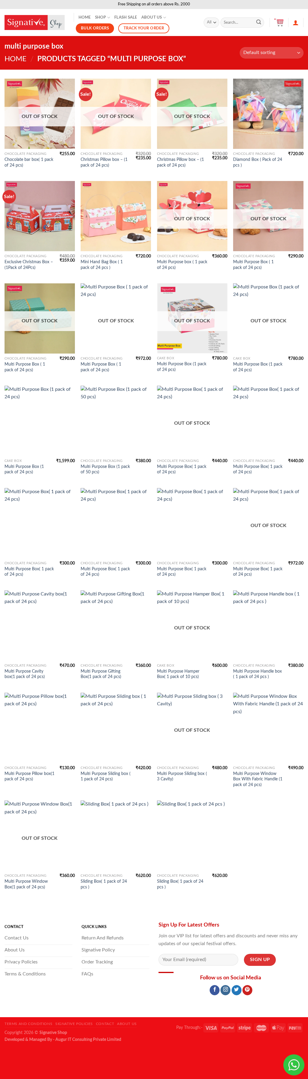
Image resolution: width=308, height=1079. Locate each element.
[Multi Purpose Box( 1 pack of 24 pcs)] (268, 421)
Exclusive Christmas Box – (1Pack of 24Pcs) (29, 265)
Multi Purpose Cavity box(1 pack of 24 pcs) (25, 674)
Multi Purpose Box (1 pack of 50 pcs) (105, 469)
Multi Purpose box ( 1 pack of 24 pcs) (182, 265)
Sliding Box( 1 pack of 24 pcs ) (104, 884)
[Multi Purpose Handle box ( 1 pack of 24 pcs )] (268, 625)
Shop (100, 17)
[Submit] (259, 22)
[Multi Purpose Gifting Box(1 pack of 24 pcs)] (116, 625)
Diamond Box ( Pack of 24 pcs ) (257, 162)
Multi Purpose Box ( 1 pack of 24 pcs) (253, 265)
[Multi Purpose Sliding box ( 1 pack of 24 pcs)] (116, 728)
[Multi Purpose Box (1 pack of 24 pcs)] (40, 421)
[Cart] (279, 22)
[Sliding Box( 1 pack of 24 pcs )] (116, 835)
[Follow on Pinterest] (247, 990)
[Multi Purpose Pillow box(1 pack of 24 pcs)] (40, 728)
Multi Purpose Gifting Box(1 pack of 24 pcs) (101, 674)
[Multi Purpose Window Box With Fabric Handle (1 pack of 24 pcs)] (268, 728)
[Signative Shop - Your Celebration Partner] (35, 23)
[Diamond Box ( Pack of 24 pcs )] (268, 114)
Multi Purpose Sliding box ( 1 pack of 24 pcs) (106, 776)
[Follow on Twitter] (237, 990)
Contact (105, 1024)
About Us (151, 17)
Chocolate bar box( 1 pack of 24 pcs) (29, 162)
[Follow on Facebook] (215, 990)
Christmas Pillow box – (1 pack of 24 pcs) (104, 162)
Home (85, 17)
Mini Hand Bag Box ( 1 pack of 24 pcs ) (102, 265)
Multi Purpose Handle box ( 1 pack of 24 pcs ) (257, 674)
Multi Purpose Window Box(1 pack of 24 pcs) (26, 884)
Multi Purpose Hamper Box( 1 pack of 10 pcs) (178, 674)
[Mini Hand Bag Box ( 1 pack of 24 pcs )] (116, 216)
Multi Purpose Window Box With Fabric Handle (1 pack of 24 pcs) (257, 779)
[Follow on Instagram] (225, 990)
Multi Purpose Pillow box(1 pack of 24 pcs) (29, 776)
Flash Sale (125, 17)
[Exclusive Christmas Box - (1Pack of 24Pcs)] (40, 216)
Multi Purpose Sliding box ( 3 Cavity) (182, 776)
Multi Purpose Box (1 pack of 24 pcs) (181, 367)
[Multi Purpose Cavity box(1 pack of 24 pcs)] (40, 625)
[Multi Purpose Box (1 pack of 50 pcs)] (116, 421)
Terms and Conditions (28, 1024)
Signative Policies (74, 1024)
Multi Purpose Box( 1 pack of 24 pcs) (181, 469)
